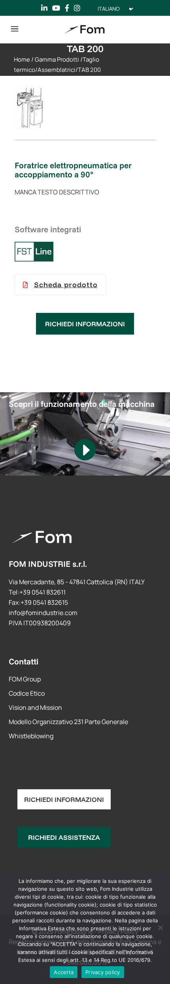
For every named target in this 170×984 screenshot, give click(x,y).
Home (22, 59)
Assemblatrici (57, 70)
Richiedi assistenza (64, 837)
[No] (160, 927)
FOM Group (25, 679)
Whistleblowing (31, 736)
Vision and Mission (35, 707)
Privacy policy (102, 972)
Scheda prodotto (66, 284)
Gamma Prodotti (57, 59)
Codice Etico (27, 693)
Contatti (23, 661)
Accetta (64, 972)
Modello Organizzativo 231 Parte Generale (68, 721)
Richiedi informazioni (85, 324)
